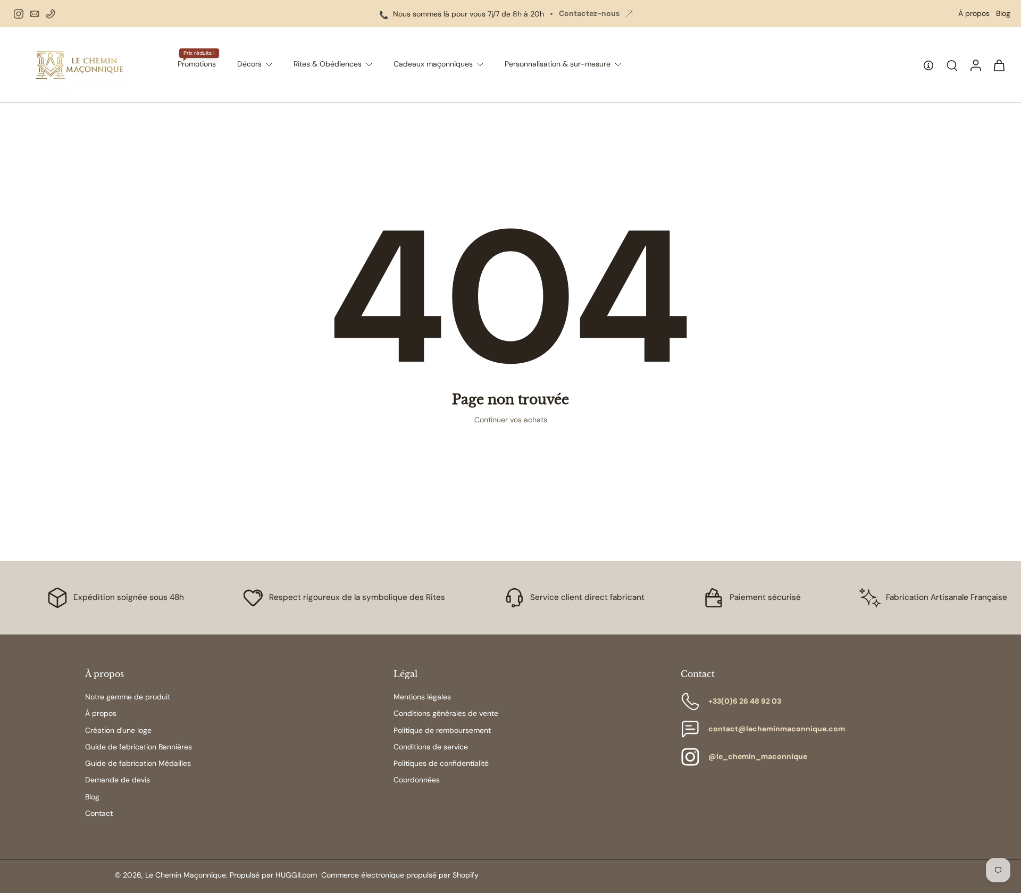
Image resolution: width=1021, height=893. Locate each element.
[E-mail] (35, 13)
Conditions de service (431, 747)
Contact (99, 813)
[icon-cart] (998, 65)
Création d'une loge (118, 730)
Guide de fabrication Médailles (138, 763)
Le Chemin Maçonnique (185, 875)
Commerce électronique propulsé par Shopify (400, 875)
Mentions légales (422, 697)
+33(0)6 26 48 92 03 (744, 701)
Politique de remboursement (442, 730)
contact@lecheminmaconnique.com (776, 728)
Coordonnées (417, 779)
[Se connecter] (975, 64)
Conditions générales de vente (446, 713)
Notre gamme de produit (127, 697)
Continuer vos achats (510, 419)
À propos (974, 13)
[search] (952, 65)
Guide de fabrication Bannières (138, 747)
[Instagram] (19, 13)
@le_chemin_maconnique (757, 756)
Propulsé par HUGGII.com (273, 875)
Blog (1003, 13)
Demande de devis (117, 779)
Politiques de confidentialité (441, 763)
